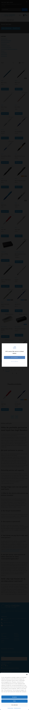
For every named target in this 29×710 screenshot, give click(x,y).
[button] (27, 674)
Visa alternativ (14, 705)
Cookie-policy (10, 708)
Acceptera (14, 697)
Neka (14, 701)
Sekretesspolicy (17, 708)
